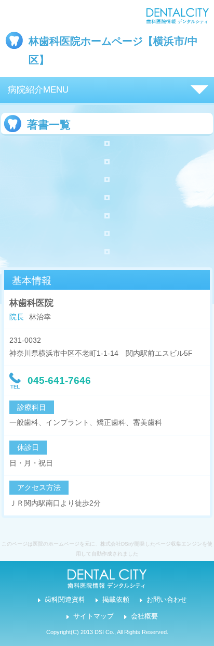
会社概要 (144, 616)
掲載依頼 (115, 599)
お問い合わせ (166, 599)
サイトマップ (93, 616)
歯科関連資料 (65, 599)
